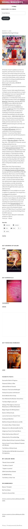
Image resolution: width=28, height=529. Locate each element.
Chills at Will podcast (9, 129)
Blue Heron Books (13, 140)
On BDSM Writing (6, 474)
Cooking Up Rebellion (8, 419)
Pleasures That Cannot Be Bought (11, 389)
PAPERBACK (5, 303)
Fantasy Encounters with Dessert (11, 392)
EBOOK (4, 306)
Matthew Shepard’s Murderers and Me (12, 422)
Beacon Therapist (7, 487)
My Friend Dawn (6, 490)
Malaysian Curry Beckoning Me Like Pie (12, 428)
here (6, 194)
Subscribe (5, 18)
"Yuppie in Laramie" (7, 468)
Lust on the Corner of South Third (11, 416)
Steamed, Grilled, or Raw (8, 383)
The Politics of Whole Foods (9, 448)
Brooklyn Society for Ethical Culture (15, 170)
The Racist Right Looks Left (9, 401)
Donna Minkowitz (12, 2)
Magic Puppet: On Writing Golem (10, 409)
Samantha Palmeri (15, 203)
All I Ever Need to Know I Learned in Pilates (13, 440)
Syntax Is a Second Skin (8, 493)
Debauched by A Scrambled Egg (10, 437)
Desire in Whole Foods (8, 413)
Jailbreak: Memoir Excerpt (9, 386)
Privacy (4, 525)
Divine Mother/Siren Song (9, 395)
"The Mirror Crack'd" (7, 465)
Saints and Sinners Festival (13, 148)
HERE (3, 248)
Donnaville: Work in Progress (9, 380)
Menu (14, 6)
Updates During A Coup (10, 33)
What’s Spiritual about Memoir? (10, 434)
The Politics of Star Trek (8, 477)
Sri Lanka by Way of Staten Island (11, 425)
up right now (10, 109)
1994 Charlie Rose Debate (9, 471)
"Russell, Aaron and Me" (8, 462)
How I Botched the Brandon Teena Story (12, 398)
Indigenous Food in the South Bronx (11, 431)
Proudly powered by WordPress (14, 525)
